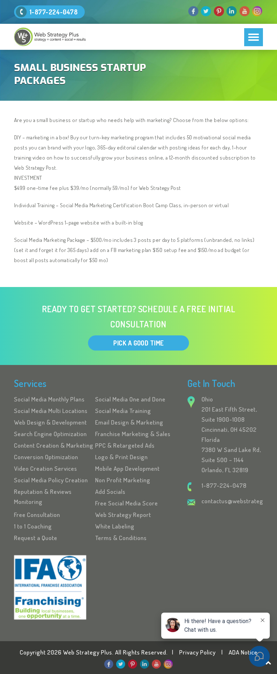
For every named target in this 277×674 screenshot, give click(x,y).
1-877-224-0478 (54, 12)
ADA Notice (243, 652)
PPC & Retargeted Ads (125, 445)
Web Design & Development (50, 422)
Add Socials (110, 491)
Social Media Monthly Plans (49, 399)
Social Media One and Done (130, 399)
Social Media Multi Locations (51, 410)
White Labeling (115, 526)
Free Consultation (37, 514)
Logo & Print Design (121, 457)
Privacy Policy (197, 652)
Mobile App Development (127, 468)
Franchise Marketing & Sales (133, 434)
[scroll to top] (268, 662)
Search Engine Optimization (50, 434)
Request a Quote (35, 538)
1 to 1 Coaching (33, 526)
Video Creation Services (45, 468)
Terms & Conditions (121, 538)
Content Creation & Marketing (53, 445)
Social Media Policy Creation (51, 480)
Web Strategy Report (123, 514)
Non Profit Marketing (122, 480)
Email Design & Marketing (129, 422)
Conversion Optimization (46, 457)
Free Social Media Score (126, 503)
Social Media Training (123, 410)
